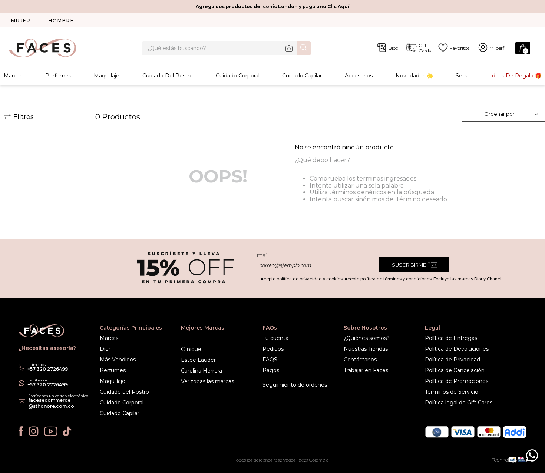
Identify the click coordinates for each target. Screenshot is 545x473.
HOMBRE (61, 20)
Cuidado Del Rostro (167, 75)
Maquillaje (106, 75)
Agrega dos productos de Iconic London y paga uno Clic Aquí (272, 6)
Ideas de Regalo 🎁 (515, 75)
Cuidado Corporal (238, 75)
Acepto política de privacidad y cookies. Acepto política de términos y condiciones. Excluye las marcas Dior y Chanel (381, 278)
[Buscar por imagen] (289, 48)
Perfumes (58, 75)
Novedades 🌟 (414, 75)
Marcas (13, 75)
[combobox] (226, 48)
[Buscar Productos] (304, 47)
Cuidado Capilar (302, 75)
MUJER (21, 20)
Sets (461, 75)
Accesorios (359, 75)
